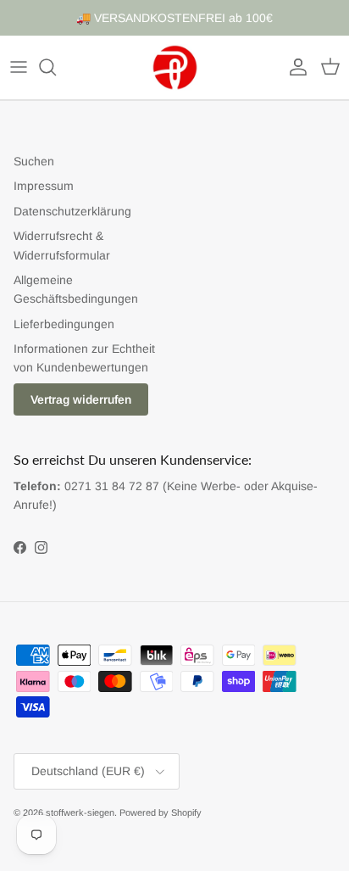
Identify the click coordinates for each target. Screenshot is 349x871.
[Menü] (18, 67)
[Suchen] (56, 67)
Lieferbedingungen (64, 324)
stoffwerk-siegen (80, 812)
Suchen (34, 161)
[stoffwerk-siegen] (175, 67)
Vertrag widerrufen (80, 399)
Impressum (44, 186)
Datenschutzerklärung (72, 211)
